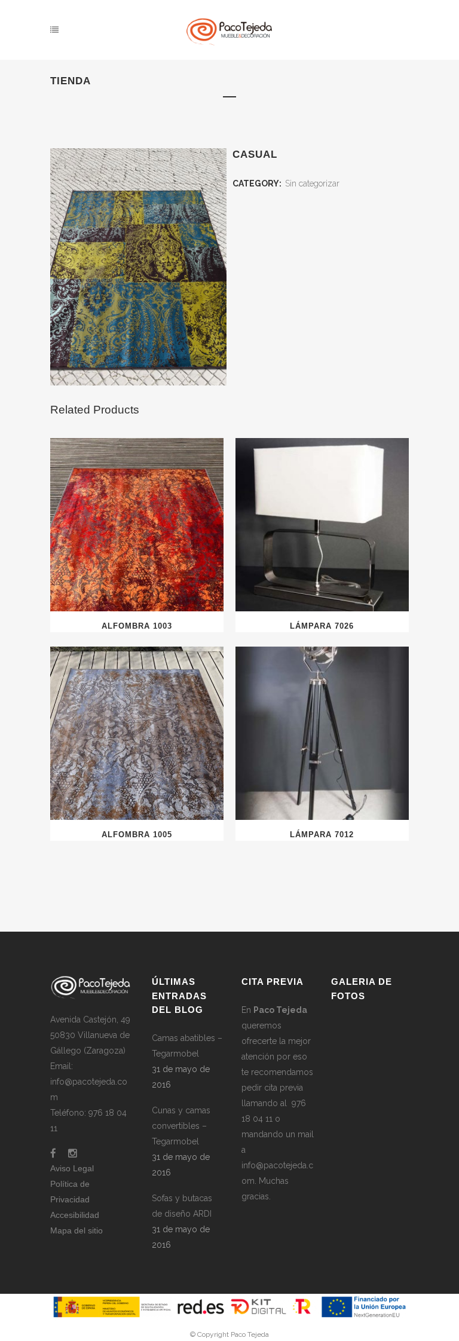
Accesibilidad (74, 1215)
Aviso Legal (72, 1168)
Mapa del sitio (76, 1230)
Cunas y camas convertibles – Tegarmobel (181, 1126)
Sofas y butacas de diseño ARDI (182, 1205)
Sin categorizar (312, 183)
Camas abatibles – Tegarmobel (187, 1045)
